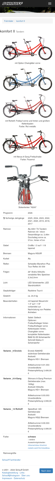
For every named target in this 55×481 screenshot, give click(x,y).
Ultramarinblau (33, 445)
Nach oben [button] (46, 470)
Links (22, 472)
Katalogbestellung (10, 472)
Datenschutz (19, 478)
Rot (39, 448)
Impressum (7, 478)
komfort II (20, 21)
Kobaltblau (45, 448)
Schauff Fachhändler (11, 459)
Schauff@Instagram (11, 475)
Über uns (25, 475)
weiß (36, 448)
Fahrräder (8, 21)
